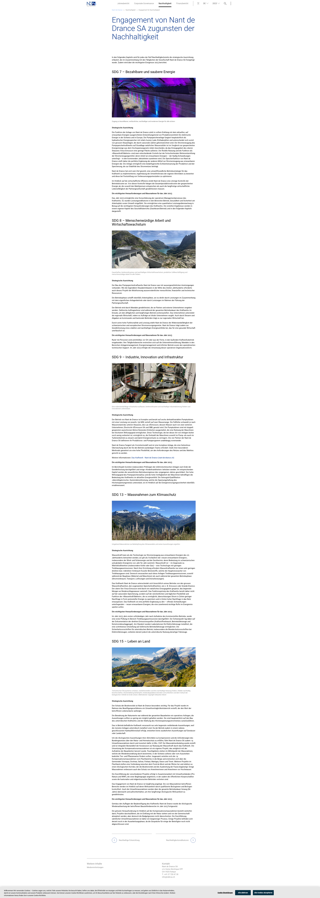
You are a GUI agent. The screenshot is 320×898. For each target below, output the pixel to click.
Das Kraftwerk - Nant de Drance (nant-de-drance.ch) (153, 458)
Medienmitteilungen (95, 867)
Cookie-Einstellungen (225, 892)
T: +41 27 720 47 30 (170, 874)
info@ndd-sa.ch (168, 877)
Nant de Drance (117, 10)
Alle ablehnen (243, 892)
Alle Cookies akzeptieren (263, 892)
